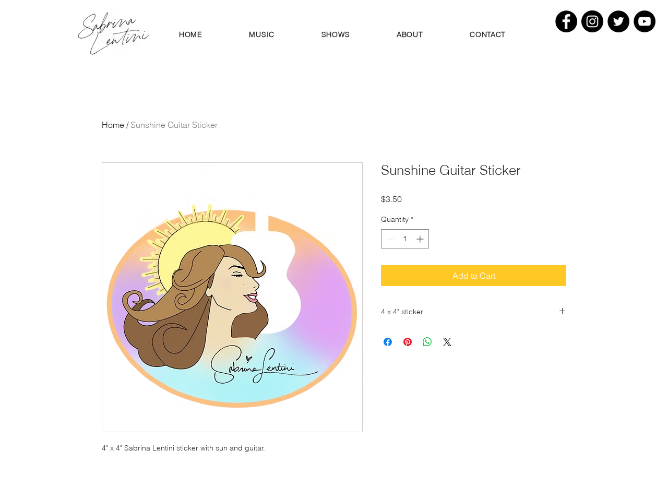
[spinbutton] (405, 239)
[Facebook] (566, 21)
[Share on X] (447, 342)
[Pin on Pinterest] (407, 342)
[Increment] (420, 239)
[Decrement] (389, 239)
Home (113, 125)
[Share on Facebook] (387, 342)
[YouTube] (644, 21)
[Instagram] (592, 21)
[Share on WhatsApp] (427, 342)
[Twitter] (618, 21)
